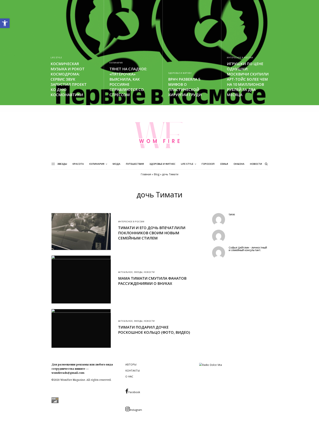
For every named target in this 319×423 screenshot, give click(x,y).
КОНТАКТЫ (132, 370)
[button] (5, 23)
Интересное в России (240, 57)
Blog (156, 174)
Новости (149, 272)
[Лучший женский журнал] (159, 135)
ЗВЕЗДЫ (138, 272)
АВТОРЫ (130, 364)
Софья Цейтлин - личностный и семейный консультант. (248, 248)
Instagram (136, 410)
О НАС (129, 376)
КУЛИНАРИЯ (116, 62)
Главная (146, 174)
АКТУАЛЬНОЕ (125, 272)
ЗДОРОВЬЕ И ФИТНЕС (180, 73)
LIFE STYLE (56, 57)
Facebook (134, 392)
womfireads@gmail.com (68, 372)
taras (232, 214)
